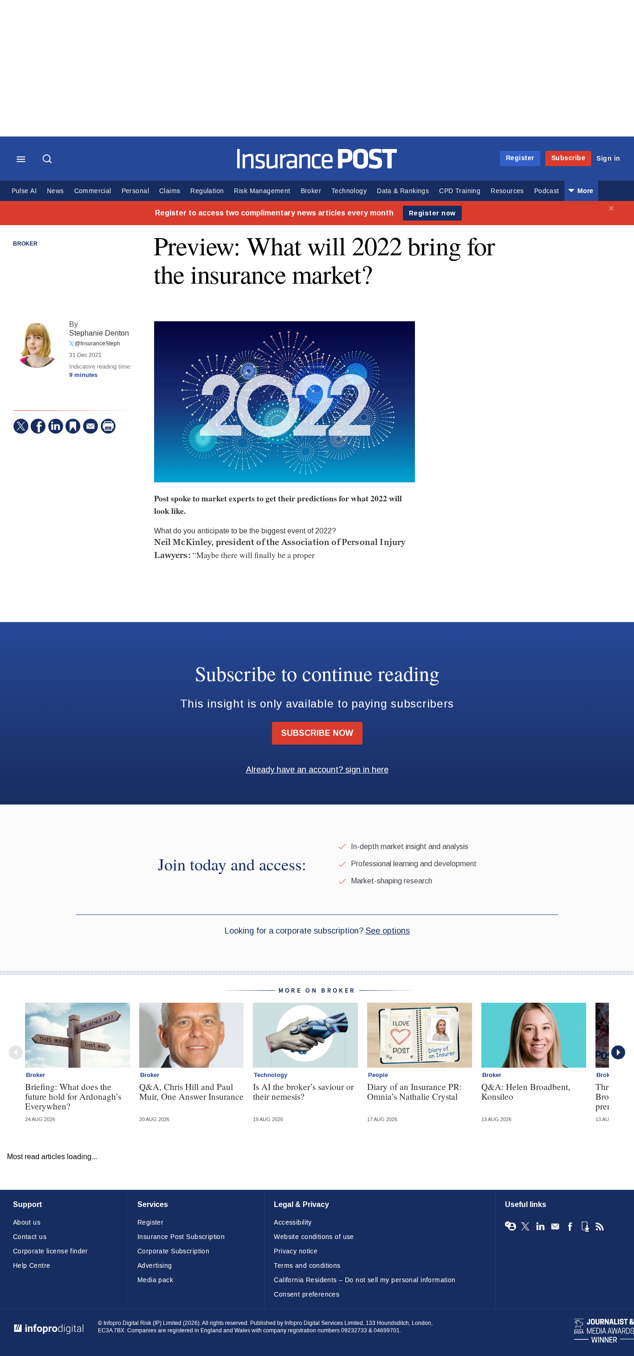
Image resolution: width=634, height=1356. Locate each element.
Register (520, 158)
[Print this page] (108, 426)
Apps (584, 1226)
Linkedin (540, 1226)
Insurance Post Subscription (181, 1237)
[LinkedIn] (55, 426)
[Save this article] (72, 426)
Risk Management (262, 191)
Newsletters (555, 1226)
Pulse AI (24, 191)
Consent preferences (306, 1294)
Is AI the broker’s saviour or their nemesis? (303, 1091)
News (55, 191)
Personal (135, 191)
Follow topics (510, 1226)
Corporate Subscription (173, 1251)
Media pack (155, 1280)
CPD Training (459, 191)
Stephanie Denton (99, 333)
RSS (599, 1226)
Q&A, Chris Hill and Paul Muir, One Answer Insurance (191, 1091)
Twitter (525, 1226)
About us (26, 1222)
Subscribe (568, 158)
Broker (311, 191)
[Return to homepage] (317, 166)
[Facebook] (38, 426)
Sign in (608, 158)
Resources (507, 191)
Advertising (154, 1265)
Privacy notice (295, 1251)
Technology (349, 191)
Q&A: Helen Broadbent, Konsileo (525, 1091)
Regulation (207, 191)
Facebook (570, 1226)
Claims (169, 191)
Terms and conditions (307, 1265)
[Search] (48, 159)
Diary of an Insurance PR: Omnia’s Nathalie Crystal (414, 1091)
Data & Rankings (403, 191)
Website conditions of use (314, 1237)
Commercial (92, 191)
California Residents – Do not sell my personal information (364, 1280)
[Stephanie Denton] (36, 344)
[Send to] (90, 426)
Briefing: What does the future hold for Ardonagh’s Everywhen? (73, 1096)
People (378, 1075)
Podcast (546, 191)
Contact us (29, 1237)
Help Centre (32, 1265)
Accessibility (292, 1222)
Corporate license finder (50, 1251)
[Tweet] (20, 426)
